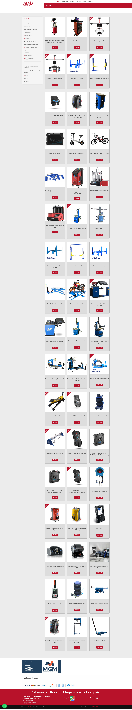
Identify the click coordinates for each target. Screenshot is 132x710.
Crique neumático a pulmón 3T (99, 415)
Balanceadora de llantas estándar (54, 341)
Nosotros (78, 1)
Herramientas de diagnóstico (31, 44)
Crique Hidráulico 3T (55, 415)
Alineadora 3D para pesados (77, 41)
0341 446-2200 (29, 700)
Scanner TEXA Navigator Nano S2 (77, 415)
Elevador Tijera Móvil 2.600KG (54, 304)
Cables (26, 75)
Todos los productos (28, 23)
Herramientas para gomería (30, 29)
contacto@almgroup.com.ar (30, 704)
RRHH (84, 1)
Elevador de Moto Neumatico (77, 304)
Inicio (58, 1)
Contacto (90, 1)
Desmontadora (28, 35)
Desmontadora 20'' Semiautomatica (77, 228)
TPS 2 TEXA (99, 528)
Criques (26, 78)
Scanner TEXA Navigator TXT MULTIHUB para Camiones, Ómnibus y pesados (99, 455)
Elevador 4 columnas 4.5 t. (77, 78)
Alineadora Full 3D (99, 228)
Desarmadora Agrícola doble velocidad (99, 378)
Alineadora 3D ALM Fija (99, 41)
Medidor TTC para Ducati (54, 603)
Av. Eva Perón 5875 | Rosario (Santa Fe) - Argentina (36, 696)
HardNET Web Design (95, 706)
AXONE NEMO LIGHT (54, 153)
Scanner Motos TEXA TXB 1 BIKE (55, 116)
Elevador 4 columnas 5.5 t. (99, 265)
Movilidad (26, 81)
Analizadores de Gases (30, 63)
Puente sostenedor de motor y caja (54, 453)
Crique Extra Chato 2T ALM (99, 640)
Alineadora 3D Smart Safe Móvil (54, 78)
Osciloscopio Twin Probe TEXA (99, 491)
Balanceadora (28, 32)
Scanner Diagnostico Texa (31, 47)
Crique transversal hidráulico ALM (99, 603)
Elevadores (27, 26)
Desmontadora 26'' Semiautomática (77, 340)
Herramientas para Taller (30, 41)
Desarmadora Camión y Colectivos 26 (54, 378)
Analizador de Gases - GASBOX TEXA (55, 566)
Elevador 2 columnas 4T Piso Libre (77, 265)
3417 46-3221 (32, 702)
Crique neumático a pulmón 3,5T (77, 603)
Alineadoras (27, 38)
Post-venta (65, 1)
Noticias (72, 1)
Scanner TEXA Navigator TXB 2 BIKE (77, 453)
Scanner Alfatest (29, 55)
